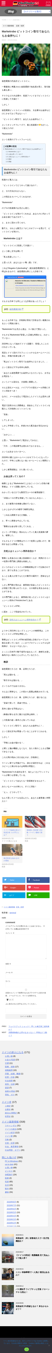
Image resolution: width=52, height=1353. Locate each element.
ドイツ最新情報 (9, 907)
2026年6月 (11, 1209)
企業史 (8, 1109)
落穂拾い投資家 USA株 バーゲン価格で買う (34, 832)
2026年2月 (11, 1223)
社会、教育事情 (12, 1147)
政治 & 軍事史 (11, 1113)
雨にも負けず (9, 1157)
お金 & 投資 (10, 1060)
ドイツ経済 (10, 1133)
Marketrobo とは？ (14, 151)
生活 (7, 1185)
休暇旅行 (9, 1175)
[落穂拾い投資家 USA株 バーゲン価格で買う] (35, 822)
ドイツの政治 (11, 1129)
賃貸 (7, 1088)
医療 (7, 1178)
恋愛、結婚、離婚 (12, 1074)
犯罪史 (8, 1116)
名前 (8, 964)
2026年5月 (11, 1212)
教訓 (9, 159)
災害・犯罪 (20, 907)
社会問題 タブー (12, 1150)
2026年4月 (11, 1216)
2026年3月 (11, 1219)
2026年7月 (11, 1205)
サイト (8, 981)
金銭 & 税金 (10, 1091)
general (13, 913)
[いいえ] (49, 1345)
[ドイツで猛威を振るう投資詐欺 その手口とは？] (12, 822)
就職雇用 (9, 1070)
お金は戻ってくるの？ (15, 154)
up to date (9, 1164)
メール (9, 972)
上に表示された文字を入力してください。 (21, 1004)
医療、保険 (10, 1067)
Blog (11, 11)
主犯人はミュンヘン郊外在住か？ (19, 156)
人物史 (8, 1106)
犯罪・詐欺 (10, 1077)
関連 (9, 161)
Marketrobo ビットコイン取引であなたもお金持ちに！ (24, 149)
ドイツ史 (6, 1102)
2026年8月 (11, 1202)
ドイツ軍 (9, 1136)
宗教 (7, 1140)
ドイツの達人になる (13, 1052)
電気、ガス (10, 1095)
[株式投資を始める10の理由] (12, 850)
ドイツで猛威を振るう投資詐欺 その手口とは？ (12, 832)
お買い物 (9, 1056)
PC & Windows (11, 1161)
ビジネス (9, 1171)
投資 (7, 1182)
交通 (7, 1063)
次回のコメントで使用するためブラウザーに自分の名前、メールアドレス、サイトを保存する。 (25, 994)
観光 (7, 1189)
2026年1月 (11, 1226)
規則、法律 (10, 1084)
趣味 (7, 1192)
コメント (9, 933)
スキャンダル (11, 1126)
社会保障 (9, 1081)
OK (27, 1349)
